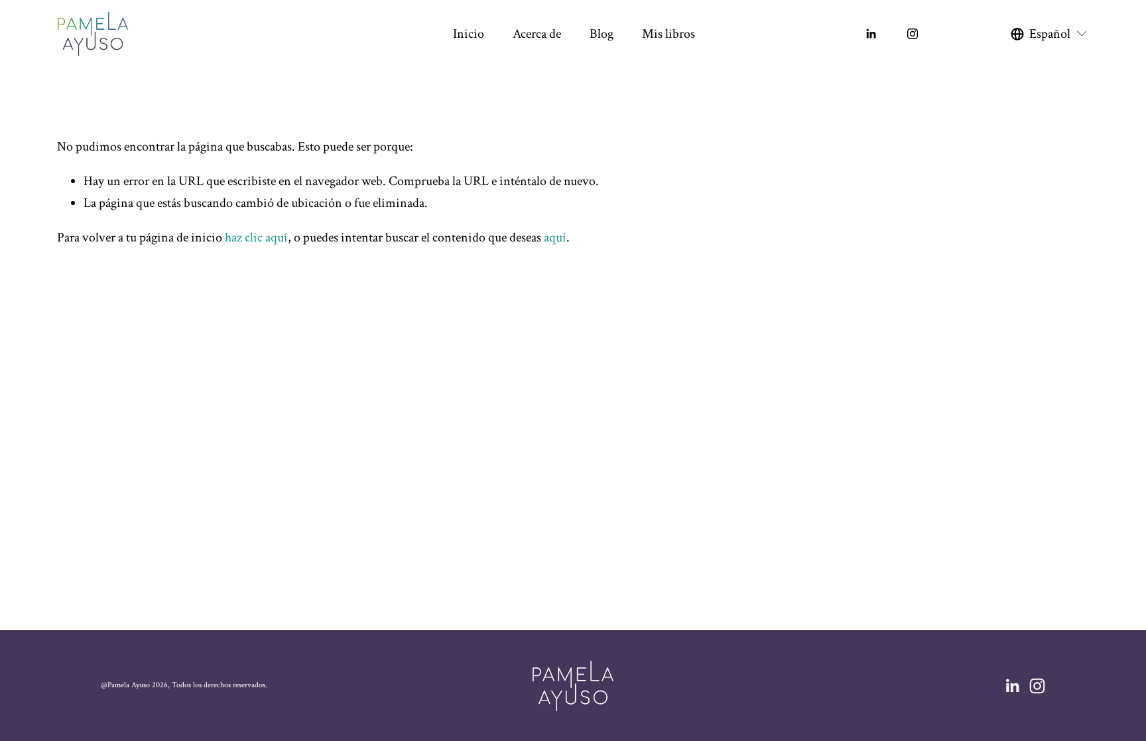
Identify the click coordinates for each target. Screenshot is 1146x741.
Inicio (468, 33)
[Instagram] (912, 33)
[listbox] (1049, 34)
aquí (555, 237)
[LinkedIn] (870, 33)
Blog (601, 33)
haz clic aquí (256, 237)
